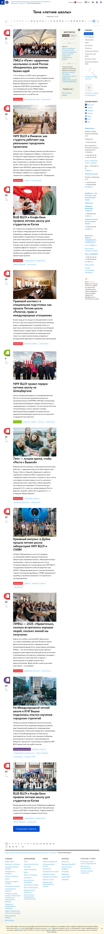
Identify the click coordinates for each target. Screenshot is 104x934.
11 (37, 844)
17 (7, 847)
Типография (65, 871)
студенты (27, 180)
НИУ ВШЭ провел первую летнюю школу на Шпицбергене (30, 387)
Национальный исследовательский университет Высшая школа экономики (27, 852)
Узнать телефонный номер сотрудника (91, 162)
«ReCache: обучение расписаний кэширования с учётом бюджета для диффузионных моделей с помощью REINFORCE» (69, 76)
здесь (19, 928)
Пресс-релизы (89, 265)
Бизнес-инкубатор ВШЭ (31, 887)
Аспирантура (27, 877)
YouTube (90, 107)
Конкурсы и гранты (48, 879)
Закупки (7, 879)
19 (13, 847)
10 (34, 844)
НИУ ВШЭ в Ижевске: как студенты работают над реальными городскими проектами (30, 141)
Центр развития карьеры (31, 885)
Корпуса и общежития (11, 876)
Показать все (68, 89)
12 (40, 844)
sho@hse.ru (88, 216)
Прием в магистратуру (30, 875)
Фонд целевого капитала (12, 886)
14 (47, 844)
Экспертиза (88, 45)
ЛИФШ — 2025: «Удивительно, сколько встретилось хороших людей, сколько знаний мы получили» (33, 629)
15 (50, 844)
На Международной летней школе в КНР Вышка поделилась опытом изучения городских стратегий (32, 713)
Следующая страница (26, 828)
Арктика (40, 422)
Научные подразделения (50, 861)
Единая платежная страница (10, 917)
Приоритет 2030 (90, 59)
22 (23, 847)
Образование (89, 40)
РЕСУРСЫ (65, 859)
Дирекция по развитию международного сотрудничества (90, 238)
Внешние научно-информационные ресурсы (48, 884)
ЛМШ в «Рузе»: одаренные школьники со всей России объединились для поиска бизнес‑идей (31, 65)
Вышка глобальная (19, 264)
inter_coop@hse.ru (91, 245)
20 (16, 847)
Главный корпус (89, 128)
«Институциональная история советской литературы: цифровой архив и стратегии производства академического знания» (69, 53)
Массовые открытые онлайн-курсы (87, 872)
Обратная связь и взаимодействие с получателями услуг (30, 897)
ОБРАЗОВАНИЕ (29, 859)
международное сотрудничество (34, 260)
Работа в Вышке (9, 920)
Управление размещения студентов (89, 208)
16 (53, 844)
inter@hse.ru (89, 229)
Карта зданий (89, 248)
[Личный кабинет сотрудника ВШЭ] (96, 2)
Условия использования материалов (89, 270)
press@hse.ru (89, 261)
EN (88, 2)
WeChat (89, 113)
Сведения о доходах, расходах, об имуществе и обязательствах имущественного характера (13, 897)
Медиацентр (65, 874)
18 (10, 847)
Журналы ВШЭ (66, 877)
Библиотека (65, 861)
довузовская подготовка (31, 99)
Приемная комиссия (91, 174)
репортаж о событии (30, 343)
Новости (53, 852)
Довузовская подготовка (31, 864)
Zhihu (89, 119)
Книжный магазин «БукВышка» (67, 868)
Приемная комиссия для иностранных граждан (91, 221)
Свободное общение (92, 51)
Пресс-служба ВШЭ (91, 254)
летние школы (46, 99)
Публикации (65, 879)
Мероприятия (69, 32)
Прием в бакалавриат (30, 869)
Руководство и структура (12, 864)
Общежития (89, 203)
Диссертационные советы (50, 871)
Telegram (90, 110)
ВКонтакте (90, 105)
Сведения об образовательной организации (10, 906)
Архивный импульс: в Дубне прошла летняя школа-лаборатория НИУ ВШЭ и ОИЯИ (31, 544)
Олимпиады (27, 867)
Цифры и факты (9, 861)
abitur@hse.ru (89, 187)
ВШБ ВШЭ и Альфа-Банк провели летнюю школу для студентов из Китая (31, 220)
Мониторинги (47, 869)
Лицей (26, 861)
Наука (87, 42)
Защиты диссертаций (49, 874)
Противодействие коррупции (10, 890)
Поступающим (89, 37)
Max (88, 122)
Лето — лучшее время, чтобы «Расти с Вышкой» (32, 460)
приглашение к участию (31, 498)
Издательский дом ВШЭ (68, 864)
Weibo (89, 116)
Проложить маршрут (91, 250)
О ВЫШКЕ (8, 859)
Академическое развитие (50, 877)
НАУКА (45, 859)
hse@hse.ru (88, 170)
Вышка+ (26, 872)
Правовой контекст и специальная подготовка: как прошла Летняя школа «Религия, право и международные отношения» (32, 308)
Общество (88, 48)
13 (44, 844)
